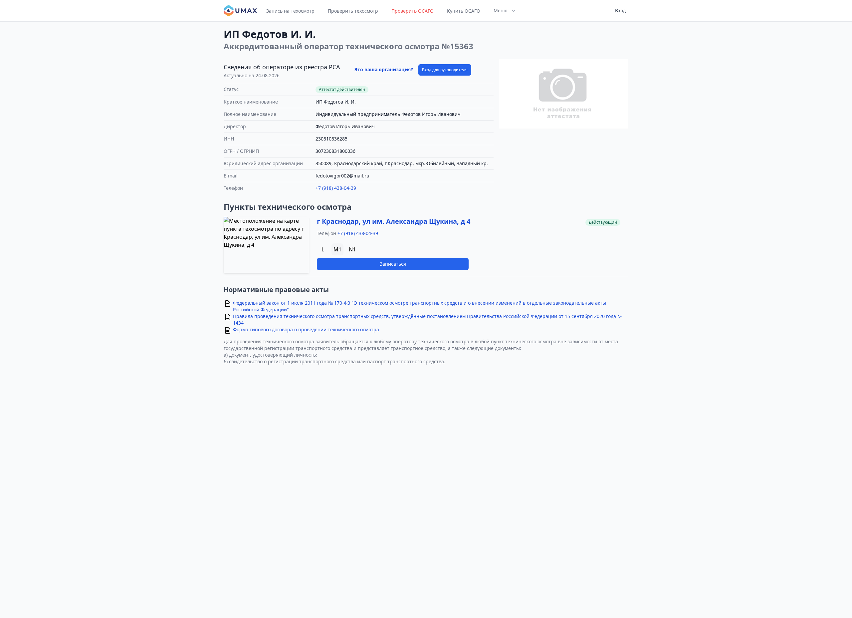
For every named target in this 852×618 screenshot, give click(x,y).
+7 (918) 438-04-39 (336, 188)
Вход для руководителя (445, 70)
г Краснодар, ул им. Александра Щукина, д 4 (393, 221)
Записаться (393, 264)
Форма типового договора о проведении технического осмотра (306, 329)
